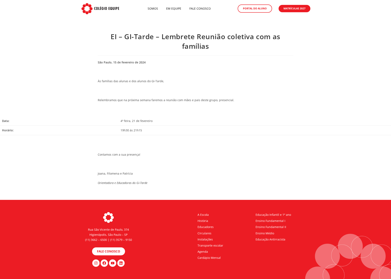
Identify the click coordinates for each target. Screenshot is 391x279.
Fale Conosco (200, 8)
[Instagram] (96, 263)
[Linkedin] (121, 263)
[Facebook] (104, 263)
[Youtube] (112, 263)
